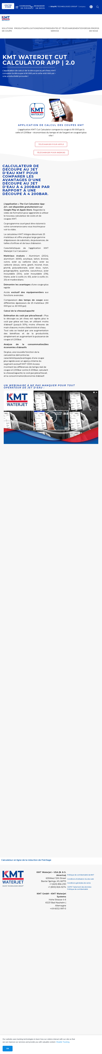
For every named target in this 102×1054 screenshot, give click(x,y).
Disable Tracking (62, 1042)
